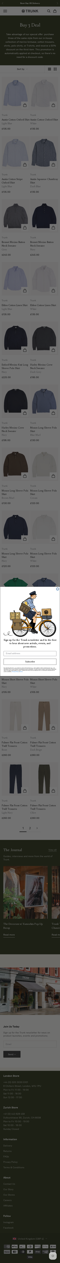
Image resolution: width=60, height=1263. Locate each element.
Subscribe (30, 662)
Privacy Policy (15, 671)
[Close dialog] (57, 589)
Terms (21, 671)
